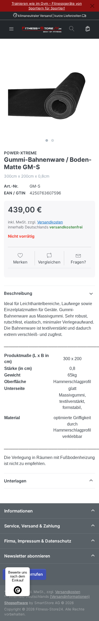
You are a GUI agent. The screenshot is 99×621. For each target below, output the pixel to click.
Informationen (18, 511)
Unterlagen (15, 480)
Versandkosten (50, 222)
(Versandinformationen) (70, 596)
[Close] (92, 6)
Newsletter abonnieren (27, 556)
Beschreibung (18, 293)
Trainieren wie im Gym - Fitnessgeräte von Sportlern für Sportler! (47, 5)
